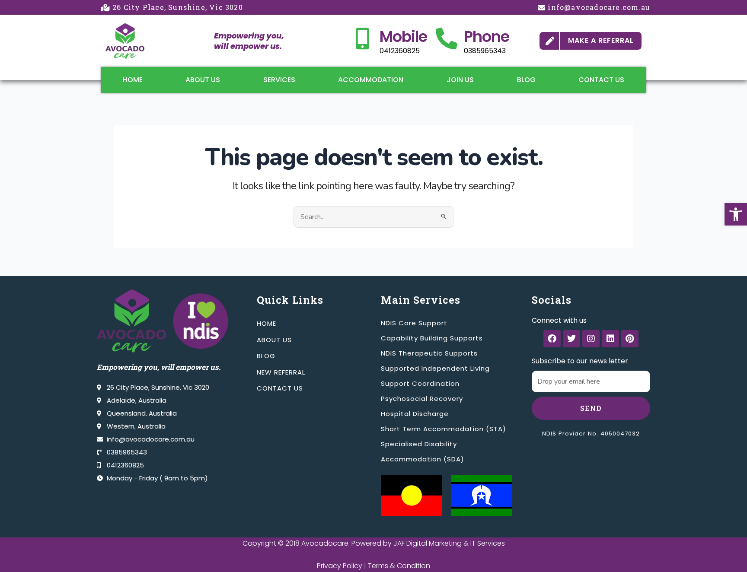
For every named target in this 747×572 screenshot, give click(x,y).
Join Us (460, 80)
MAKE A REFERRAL (601, 40)
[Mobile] (362, 38)
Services (279, 80)
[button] (736, 214)
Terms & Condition (399, 566)
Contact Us (601, 80)
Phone (486, 36)
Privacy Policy (339, 566)
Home (133, 80)
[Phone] (446, 38)
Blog (526, 80)
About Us (202, 80)
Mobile (403, 36)
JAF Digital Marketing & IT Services (449, 543)
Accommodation (370, 80)
